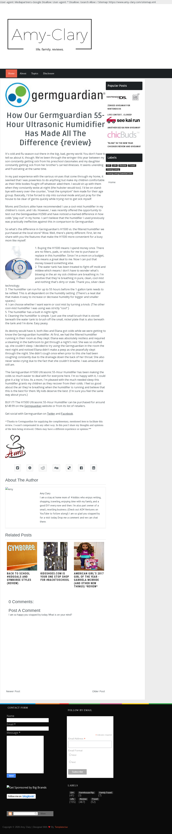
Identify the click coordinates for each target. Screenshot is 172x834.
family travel (105, 792)
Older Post (98, 691)
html (74, 755)
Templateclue (61, 827)
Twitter (51, 413)
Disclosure (48, 73)
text (74, 762)
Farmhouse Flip (86, 792)
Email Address (76, 738)
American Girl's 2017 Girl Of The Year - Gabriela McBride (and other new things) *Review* (89, 580)
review (123, 165)
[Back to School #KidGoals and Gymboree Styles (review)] (22, 569)
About (23, 73)
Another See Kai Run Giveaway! (124, 127)
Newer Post (13, 691)
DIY (108, 165)
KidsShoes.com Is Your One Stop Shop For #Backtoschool (54, 576)
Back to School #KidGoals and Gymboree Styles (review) (19, 578)
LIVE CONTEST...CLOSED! (120, 114)
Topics (34, 73)
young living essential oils (119, 173)
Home (11, 73)
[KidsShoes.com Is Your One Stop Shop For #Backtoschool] (55, 569)
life (115, 165)
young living (113, 169)
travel (132, 165)
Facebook (67, 413)
